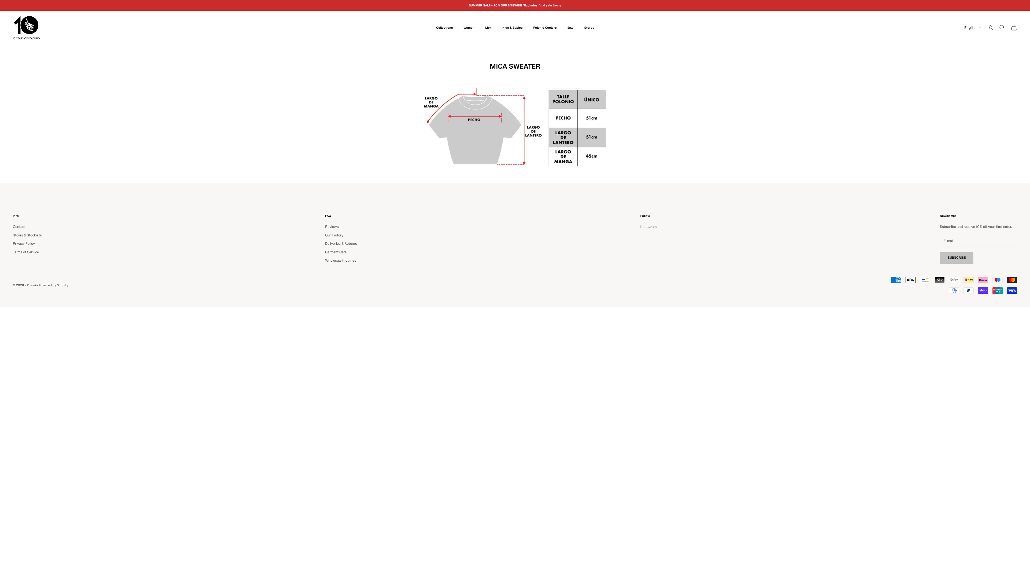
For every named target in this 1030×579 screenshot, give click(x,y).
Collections (444, 27)
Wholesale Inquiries (340, 260)
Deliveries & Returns (341, 243)
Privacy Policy (24, 243)
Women (469, 27)
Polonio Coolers (545, 27)
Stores (589, 27)
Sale (570, 27)
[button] (972, 27)
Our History (334, 235)
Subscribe (957, 257)
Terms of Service (26, 252)
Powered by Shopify (53, 285)
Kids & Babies (512, 27)
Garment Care (336, 252)
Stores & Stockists (27, 235)
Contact (19, 226)
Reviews (332, 226)
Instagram (648, 226)
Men (488, 27)
